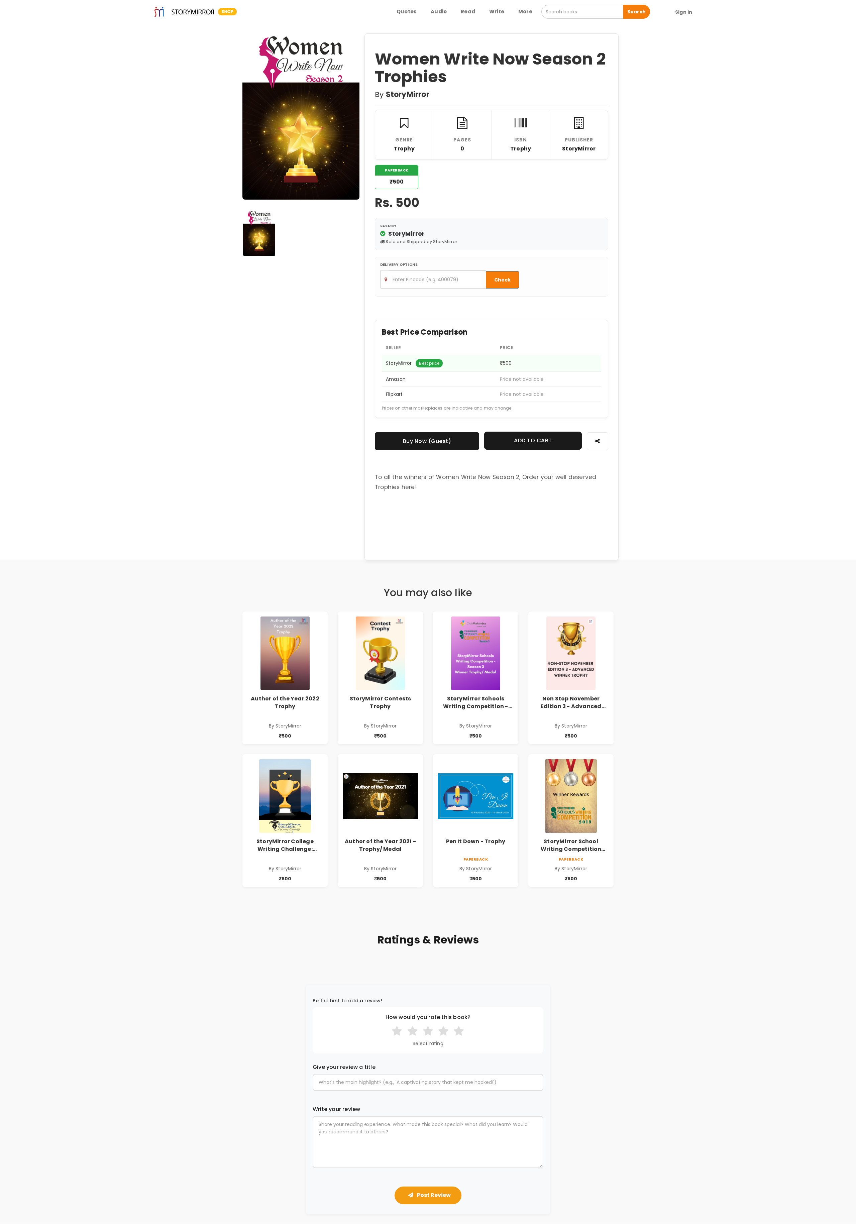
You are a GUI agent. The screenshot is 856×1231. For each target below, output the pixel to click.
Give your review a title (344, 1067)
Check (502, 279)
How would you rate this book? (428, 1017)
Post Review (433, 1195)
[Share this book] (597, 441)
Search (636, 11)
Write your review (336, 1109)
